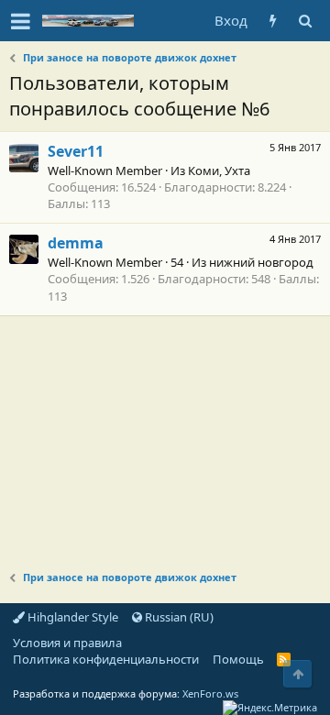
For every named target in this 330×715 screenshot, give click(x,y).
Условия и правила (67, 642)
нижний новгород (261, 262)
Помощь (238, 659)
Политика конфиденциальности (106, 659)
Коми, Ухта (219, 170)
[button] (21, 21)
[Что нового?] (273, 21)
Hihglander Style (71, 617)
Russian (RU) (178, 617)
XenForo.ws (210, 693)
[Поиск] (305, 21)
